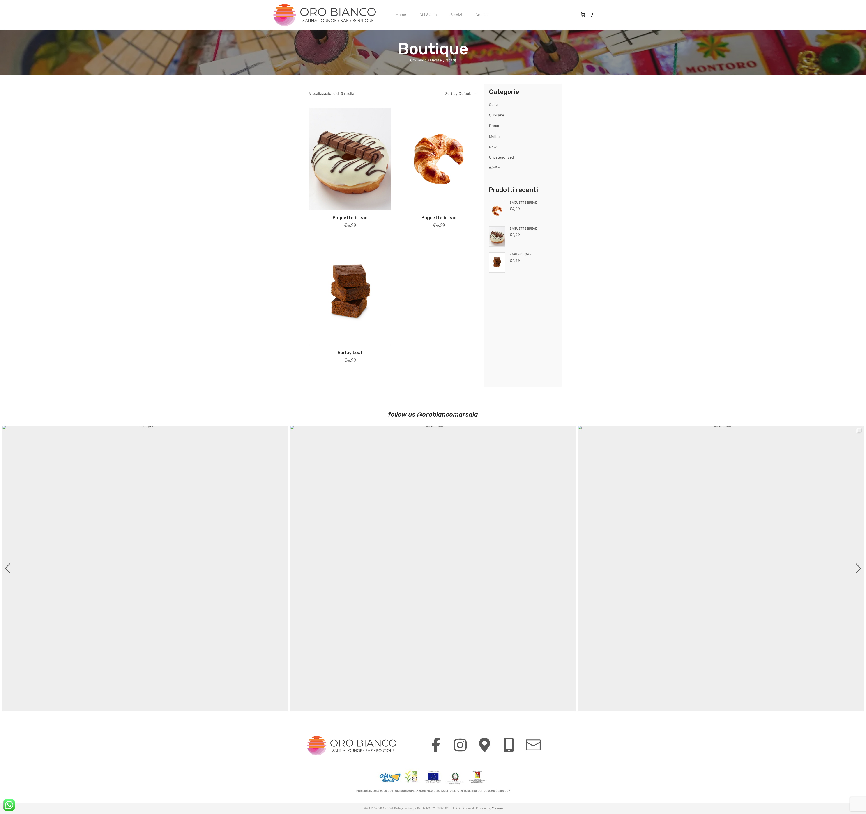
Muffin (494, 136)
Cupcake (496, 115)
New (493, 147)
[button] (350, 207)
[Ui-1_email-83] (533, 745)
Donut (494, 125)
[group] (145, 568)
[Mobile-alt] (509, 745)
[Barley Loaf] (350, 294)
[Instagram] (460, 745)
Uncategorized (501, 157)
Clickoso (497, 808)
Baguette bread (350, 217)
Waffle (494, 168)
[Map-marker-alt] (484, 745)
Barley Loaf (350, 352)
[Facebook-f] (435, 745)
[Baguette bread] (350, 159)
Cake (493, 104)
